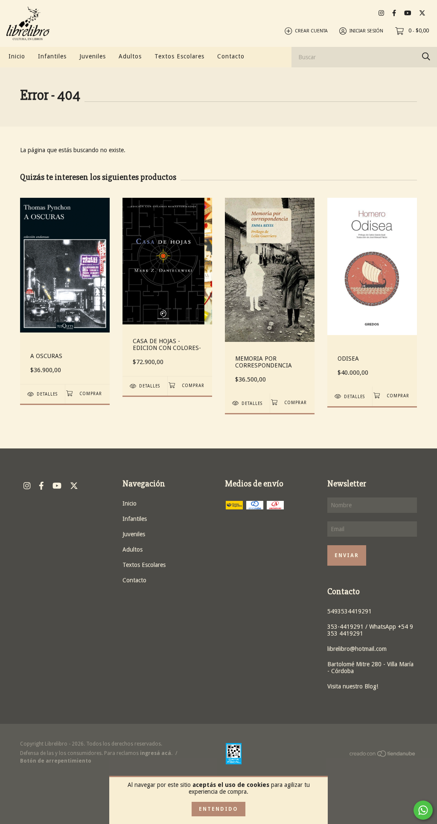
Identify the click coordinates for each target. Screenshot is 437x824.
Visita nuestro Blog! (352, 686)
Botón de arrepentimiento (55, 761)
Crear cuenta (311, 31)
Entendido (218, 809)
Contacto (231, 56)
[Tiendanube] (383, 755)
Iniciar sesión (366, 31)
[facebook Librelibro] (394, 13)
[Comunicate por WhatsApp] (423, 810)
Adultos (130, 56)
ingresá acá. (156, 753)
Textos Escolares (179, 56)
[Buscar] (426, 56)
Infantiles (52, 56)
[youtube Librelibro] (407, 13)
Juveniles (92, 56)
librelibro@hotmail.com (357, 648)
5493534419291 (349, 611)
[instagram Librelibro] (381, 13)
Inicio (17, 56)
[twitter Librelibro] (422, 13)
